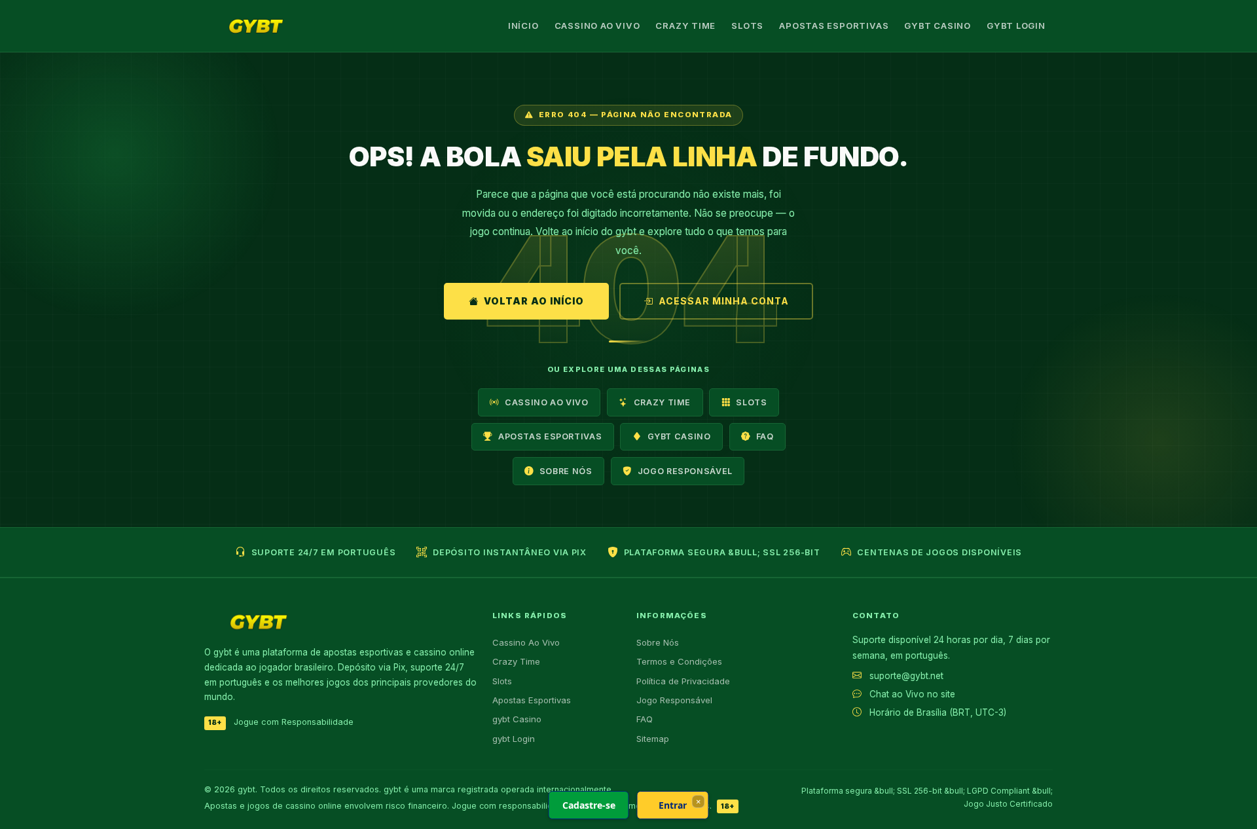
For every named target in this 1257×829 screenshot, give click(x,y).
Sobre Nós (565, 471)
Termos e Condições (679, 661)
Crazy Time (685, 25)
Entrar (673, 805)
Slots (747, 25)
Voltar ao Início (534, 300)
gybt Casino (937, 25)
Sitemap (652, 738)
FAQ (765, 436)
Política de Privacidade (683, 681)
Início (523, 25)
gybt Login (1016, 25)
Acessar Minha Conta (724, 300)
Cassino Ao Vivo (597, 25)
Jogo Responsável (685, 471)
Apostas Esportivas (833, 25)
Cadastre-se (588, 805)
